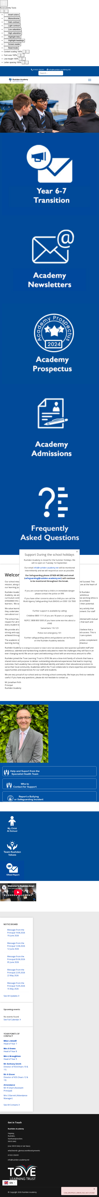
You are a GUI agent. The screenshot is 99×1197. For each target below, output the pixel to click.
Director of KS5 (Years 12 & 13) (16, 1077)
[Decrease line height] (20, 59)
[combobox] (50, 73)
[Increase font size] (22, 55)
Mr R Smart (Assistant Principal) (13, 1088)
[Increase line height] (24, 59)
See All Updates (11, 996)
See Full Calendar (12, 1019)
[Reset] (2, 11)
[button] (4, 108)
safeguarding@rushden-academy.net (43, 578)
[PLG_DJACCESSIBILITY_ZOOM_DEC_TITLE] (24, 51)
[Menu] (89, 80)
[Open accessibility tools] (4, 3)
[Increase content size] (27, 51)
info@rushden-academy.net (46, 567)
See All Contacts (11, 1105)
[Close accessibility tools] (6, 11)
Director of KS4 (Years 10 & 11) (16, 1067)
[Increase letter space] (26, 62)
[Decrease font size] (19, 55)
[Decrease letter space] (23, 62)
